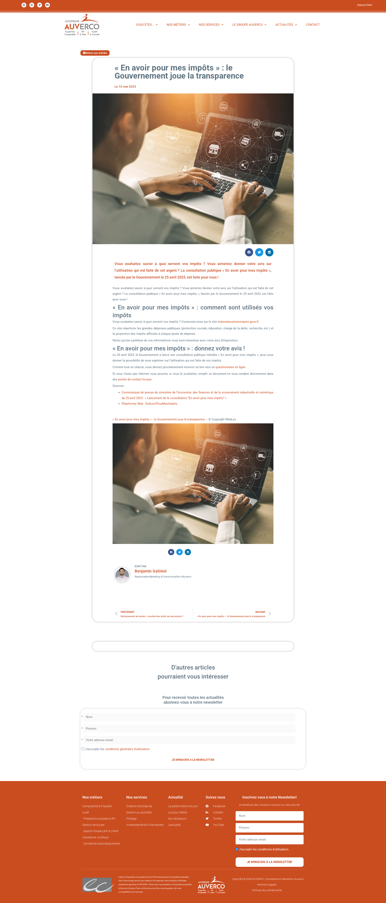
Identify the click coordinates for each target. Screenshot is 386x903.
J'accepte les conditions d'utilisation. (264, 849)
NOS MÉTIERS (176, 25)
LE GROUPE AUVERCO (247, 25)
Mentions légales (267, 884)
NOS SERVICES (209, 25)
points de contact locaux (134, 379)
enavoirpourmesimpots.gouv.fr (238, 322)
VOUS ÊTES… (145, 25)
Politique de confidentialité (267, 890)
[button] (249, 252)
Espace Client (364, 5)
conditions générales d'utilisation (127, 749)
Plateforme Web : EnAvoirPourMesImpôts (150, 403)
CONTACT (313, 25)
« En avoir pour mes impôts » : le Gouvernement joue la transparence (159, 419)
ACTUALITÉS (284, 25)
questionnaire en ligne (230, 367)
